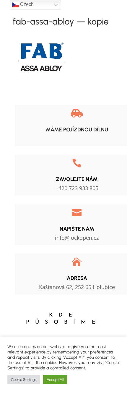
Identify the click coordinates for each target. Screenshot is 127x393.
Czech (26, 4)
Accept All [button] (55, 379)
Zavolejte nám (77, 179)
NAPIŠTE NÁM (77, 229)
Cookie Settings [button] (24, 379)
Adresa (77, 278)
